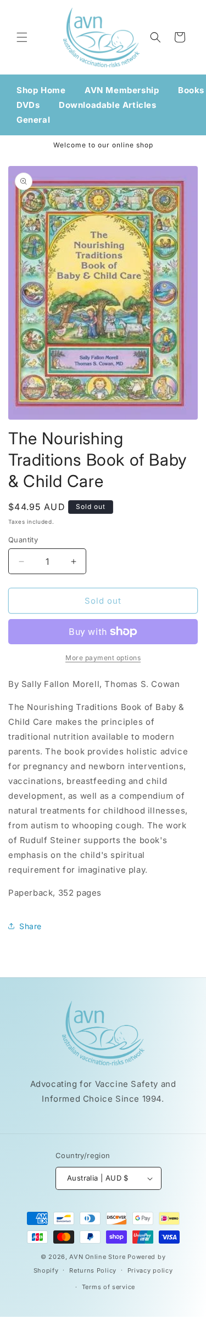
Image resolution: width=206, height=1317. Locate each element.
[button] (22, 37)
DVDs (28, 105)
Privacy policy (150, 1270)
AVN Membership (122, 90)
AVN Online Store (97, 1257)
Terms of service (108, 1287)
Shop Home (40, 90)
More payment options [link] (103, 658)
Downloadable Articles (108, 105)
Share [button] (30, 926)
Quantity (23, 539)
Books (191, 90)
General (33, 119)
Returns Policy (92, 1270)
